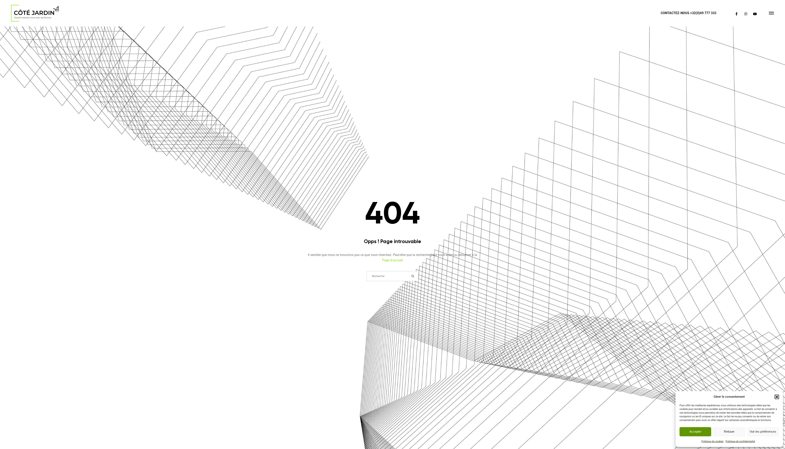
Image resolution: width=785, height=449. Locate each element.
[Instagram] (745, 14)
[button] (777, 397)
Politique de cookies (712, 441)
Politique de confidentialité (740, 441)
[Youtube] (755, 14)
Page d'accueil (392, 260)
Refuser (729, 431)
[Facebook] (736, 14)
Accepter (695, 431)
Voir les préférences (763, 431)
